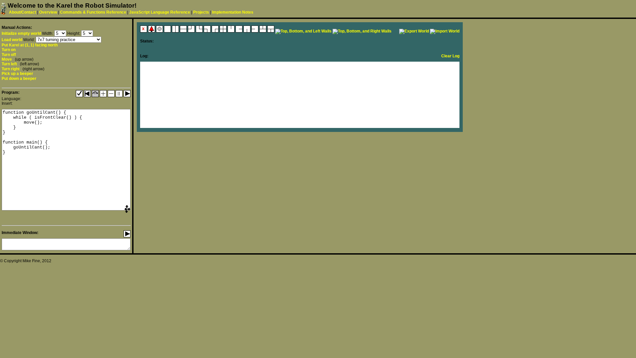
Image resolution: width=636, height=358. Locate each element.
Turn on (9, 49)
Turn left (9, 64)
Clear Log (450, 56)
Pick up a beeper (17, 73)
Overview (48, 12)
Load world (12, 39)
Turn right (11, 69)
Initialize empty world (22, 33)
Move (7, 59)
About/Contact (22, 12)
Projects (201, 12)
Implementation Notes (232, 12)
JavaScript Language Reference (159, 12)
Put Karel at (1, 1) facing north (30, 45)
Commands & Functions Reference (93, 12)
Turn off (9, 54)
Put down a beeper (19, 78)
